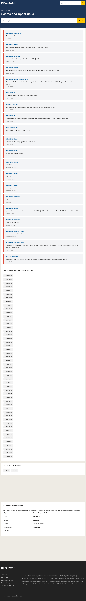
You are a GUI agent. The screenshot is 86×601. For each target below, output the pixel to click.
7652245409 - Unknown (13, 162)
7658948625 (8, 453)
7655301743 (8, 298)
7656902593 (8, 327)
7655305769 (8, 368)
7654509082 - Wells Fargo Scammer (17, 79)
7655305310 (8, 290)
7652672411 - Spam (12, 185)
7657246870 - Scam (12, 68)
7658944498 (8, 456)
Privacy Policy (5, 583)
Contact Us (4, 577)
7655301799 (8, 397)
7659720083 (8, 427)
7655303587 (8, 382)
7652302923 (8, 309)
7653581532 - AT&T (12, 44)
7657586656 (8, 324)
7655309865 (8, 331)
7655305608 (8, 371)
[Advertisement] (43, 488)
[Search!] (83, 3)
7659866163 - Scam (12, 104)
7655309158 (8, 353)
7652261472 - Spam (12, 139)
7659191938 (8, 449)
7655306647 (8, 287)
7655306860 (8, 357)
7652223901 (8, 276)
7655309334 (8, 346)
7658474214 (8, 320)
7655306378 (8, 364)
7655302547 (8, 294)
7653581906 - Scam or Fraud (15, 243)
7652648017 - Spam (12, 173)
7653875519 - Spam (12, 127)
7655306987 (8, 283)
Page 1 (7, 470)
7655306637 (8, 360)
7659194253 (8, 441)
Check (81, 21)
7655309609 (8, 338)
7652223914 (8, 279)
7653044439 (8, 416)
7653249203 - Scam (12, 93)
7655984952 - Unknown (13, 197)
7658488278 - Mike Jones (13, 33)
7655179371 (8, 401)
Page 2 (15, 470)
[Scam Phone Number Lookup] (8, 3)
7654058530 (8, 412)
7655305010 (8, 375)
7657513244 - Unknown (13, 256)
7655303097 (8, 390)
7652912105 (8, 419)
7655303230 (8, 386)
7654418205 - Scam (12, 116)
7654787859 (8, 405)
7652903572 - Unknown (13, 220)
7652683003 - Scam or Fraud (15, 231)
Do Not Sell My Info (7, 580)
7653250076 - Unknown (13, 208)
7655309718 (8, 335)
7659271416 (8, 438)
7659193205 (8, 445)
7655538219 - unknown (13, 56)
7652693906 (8, 423)
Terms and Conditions (7, 585)
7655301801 (8, 394)
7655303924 (8, 379)
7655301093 (8, 301)
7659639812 (8, 430)
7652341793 (8, 305)
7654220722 (8, 408)
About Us (4, 575)
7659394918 (8, 312)
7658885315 (8, 316)
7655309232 (8, 349)
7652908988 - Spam (12, 150)
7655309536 (8, 342)
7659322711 (8, 434)
